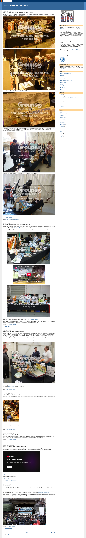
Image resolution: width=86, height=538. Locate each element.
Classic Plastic (63, 113)
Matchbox (62, 126)
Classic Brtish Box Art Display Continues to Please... (72, 97)
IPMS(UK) (62, 28)
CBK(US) (79, 54)
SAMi (61, 131)
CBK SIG (63, 68)
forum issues (7, 528)
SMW (8, 326)
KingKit (61, 84)
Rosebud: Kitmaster (64, 82)
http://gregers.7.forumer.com (43, 492)
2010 (62, 104)
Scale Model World (17, 227)
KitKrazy (61, 89)
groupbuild (62, 122)
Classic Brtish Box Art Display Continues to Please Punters (18, 12)
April (63, 96)
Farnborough (10, 219)
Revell (61, 129)
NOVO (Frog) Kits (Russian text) (66, 80)
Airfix (61, 112)
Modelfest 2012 (11, 386)
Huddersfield (15, 219)
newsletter (62, 127)
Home (27, 532)
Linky (4, 474)
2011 (62, 102)
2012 (62, 101)
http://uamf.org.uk (6, 491)
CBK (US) (62, 75)
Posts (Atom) (10, 534)
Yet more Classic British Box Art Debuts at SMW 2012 (16, 224)
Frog (61, 120)
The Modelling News (34, 319)
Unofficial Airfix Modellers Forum (66, 73)
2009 (62, 106)
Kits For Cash (62, 87)
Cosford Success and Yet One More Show (13, 331)
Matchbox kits (62, 78)
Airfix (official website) (64, 77)
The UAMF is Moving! (8, 486)
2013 (62, 94)
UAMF (11, 528)
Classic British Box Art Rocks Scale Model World (15, 446)
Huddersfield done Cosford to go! (11, 394)
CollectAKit (62, 85)
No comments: (13, 217)
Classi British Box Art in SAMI (10, 434)
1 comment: (13, 526)
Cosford (6, 219)
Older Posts (53, 532)
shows (18, 219)
